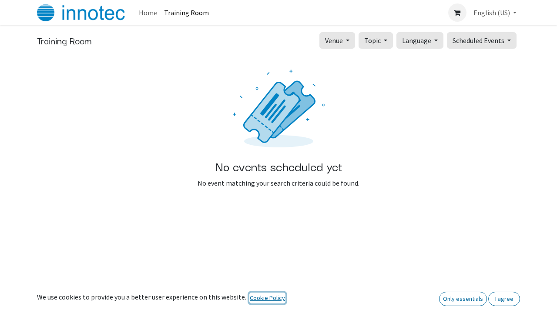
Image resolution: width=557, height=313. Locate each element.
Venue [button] (334, 40)
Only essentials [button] (463, 299)
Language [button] (417, 40)
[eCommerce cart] (457, 12)
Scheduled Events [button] (479, 40)
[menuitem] (148, 12)
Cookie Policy (267, 298)
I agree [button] (504, 299)
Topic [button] (373, 40)
